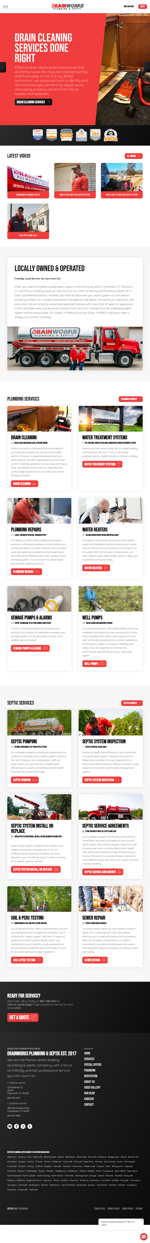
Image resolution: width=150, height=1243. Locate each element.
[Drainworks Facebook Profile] (16, 1126)
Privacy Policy (114, 1208)
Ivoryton (101, 1166)
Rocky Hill (128, 1175)
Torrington (12, 1185)
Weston (91, 1185)
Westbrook (81, 1185)
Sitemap (139, 1208)
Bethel (61, 1157)
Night (16, 1208)
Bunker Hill (133, 1157)
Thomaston (135, 1180)
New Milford (120, 1171)
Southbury (95, 1180)
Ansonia (21, 1157)
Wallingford (34, 1185)
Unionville (22, 1185)
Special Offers (92, 1065)
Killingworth (117, 1166)
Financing (89, 1070)
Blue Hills (92, 1157)
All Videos (131, 156)
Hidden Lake (89, 1166)
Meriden (50, 1171)
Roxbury (11, 1180)
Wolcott (121, 1185)
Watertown (54, 1185)
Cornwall (78, 1161)
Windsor (113, 1185)
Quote (142, 6)
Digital (25, 1208)
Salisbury (21, 1180)
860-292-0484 (13, 1116)
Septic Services (130, 703)
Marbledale (32, 1171)
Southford (105, 1180)
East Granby (110, 1161)
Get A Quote (23, 88)
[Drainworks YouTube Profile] (9, 1126)
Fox (20, 1208)
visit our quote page (19, 1004)
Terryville (124, 1180)
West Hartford (68, 1185)
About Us (89, 1082)
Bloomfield (82, 1157)
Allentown (12, 1157)
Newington (132, 1171)
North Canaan (29, 1175)
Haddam (48, 1166)
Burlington (12, 1161)
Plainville (109, 1175)
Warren (44, 1185)
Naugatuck (108, 1171)
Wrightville (23, 1189)
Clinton (47, 1161)
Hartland (67, 1166)
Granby (30, 1166)
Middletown (72, 1171)
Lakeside (128, 1166)
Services (89, 1059)
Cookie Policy (127, 1208)
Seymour (47, 1180)
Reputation (90, 1076)
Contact (89, 1104)
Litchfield (11, 1171)
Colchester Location (17, 1103)
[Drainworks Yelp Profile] (29, 1126)
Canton (30, 1161)
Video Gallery (92, 1087)
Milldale (90, 1171)
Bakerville (37, 1157)
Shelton (64, 1180)
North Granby (43, 1175)
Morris (99, 1171)
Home (87, 1053)
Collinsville (67, 1161)
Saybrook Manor (34, 1180)
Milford (83, 1171)
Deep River (88, 1161)
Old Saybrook (81, 1175)
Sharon (56, 1180)
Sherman (74, 1180)
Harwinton (77, 1166)
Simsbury (84, 1180)
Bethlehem (70, 1157)
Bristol (124, 1157)
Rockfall (118, 1175)
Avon (29, 1157)
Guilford (38, 1166)
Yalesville (33, 1189)
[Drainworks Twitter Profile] (23, 1126)
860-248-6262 (129, 6)
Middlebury (60, 1171)
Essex (120, 1161)
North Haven (57, 1175)
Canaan (22, 1161)
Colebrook (56, 1161)
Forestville (12, 1166)
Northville (69, 1175)
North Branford (14, 1175)
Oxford (101, 1175)
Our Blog (89, 1093)
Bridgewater (113, 1157)
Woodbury (132, 1185)
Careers (89, 1099)
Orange (92, 1175)
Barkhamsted (50, 1157)
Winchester (102, 1185)
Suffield (115, 1180)
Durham (99, 1161)
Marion (41, 1171)
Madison (21, 1171)
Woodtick (11, 1189)
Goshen (21, 1166)
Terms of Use (99, 1208)
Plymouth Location (17, 1083)
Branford (102, 1157)
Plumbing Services (129, 399)
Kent (108, 1166)
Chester (39, 1161)
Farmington (129, 1161)
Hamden (57, 1166)
